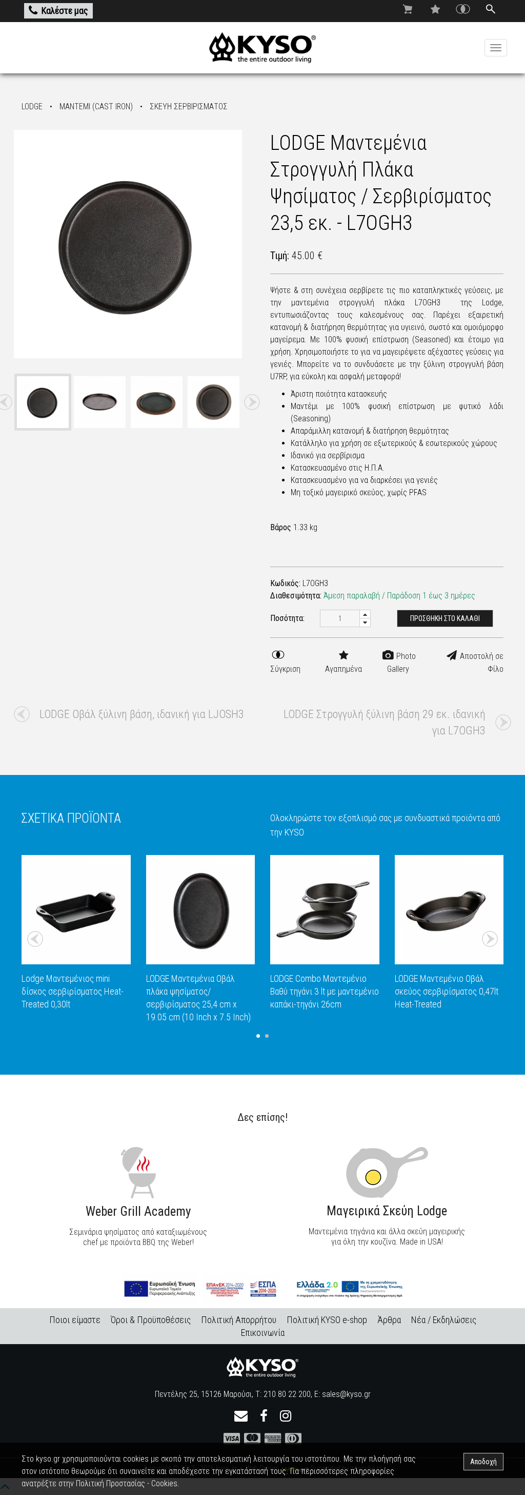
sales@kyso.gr (346, 1394)
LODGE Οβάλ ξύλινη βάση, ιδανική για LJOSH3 (141, 714)
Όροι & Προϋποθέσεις (151, 1319)
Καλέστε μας (65, 10)
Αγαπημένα (343, 669)
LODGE (32, 106)
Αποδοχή (483, 1462)
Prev (35, 939)
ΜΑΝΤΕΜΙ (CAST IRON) (96, 106)
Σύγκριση (285, 669)
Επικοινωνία (263, 1332)
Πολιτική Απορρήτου (238, 1319)
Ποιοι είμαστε (74, 1319)
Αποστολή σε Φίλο (480, 662)
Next (252, 402)
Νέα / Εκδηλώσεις (443, 1319)
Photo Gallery (401, 662)
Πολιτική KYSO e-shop (327, 1319)
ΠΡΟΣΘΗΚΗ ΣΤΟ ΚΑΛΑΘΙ (445, 618)
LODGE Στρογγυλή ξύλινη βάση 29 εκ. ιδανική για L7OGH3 (385, 722)
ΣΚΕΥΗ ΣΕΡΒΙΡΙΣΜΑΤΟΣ (189, 106)
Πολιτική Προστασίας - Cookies (126, 1483)
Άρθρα (389, 1319)
